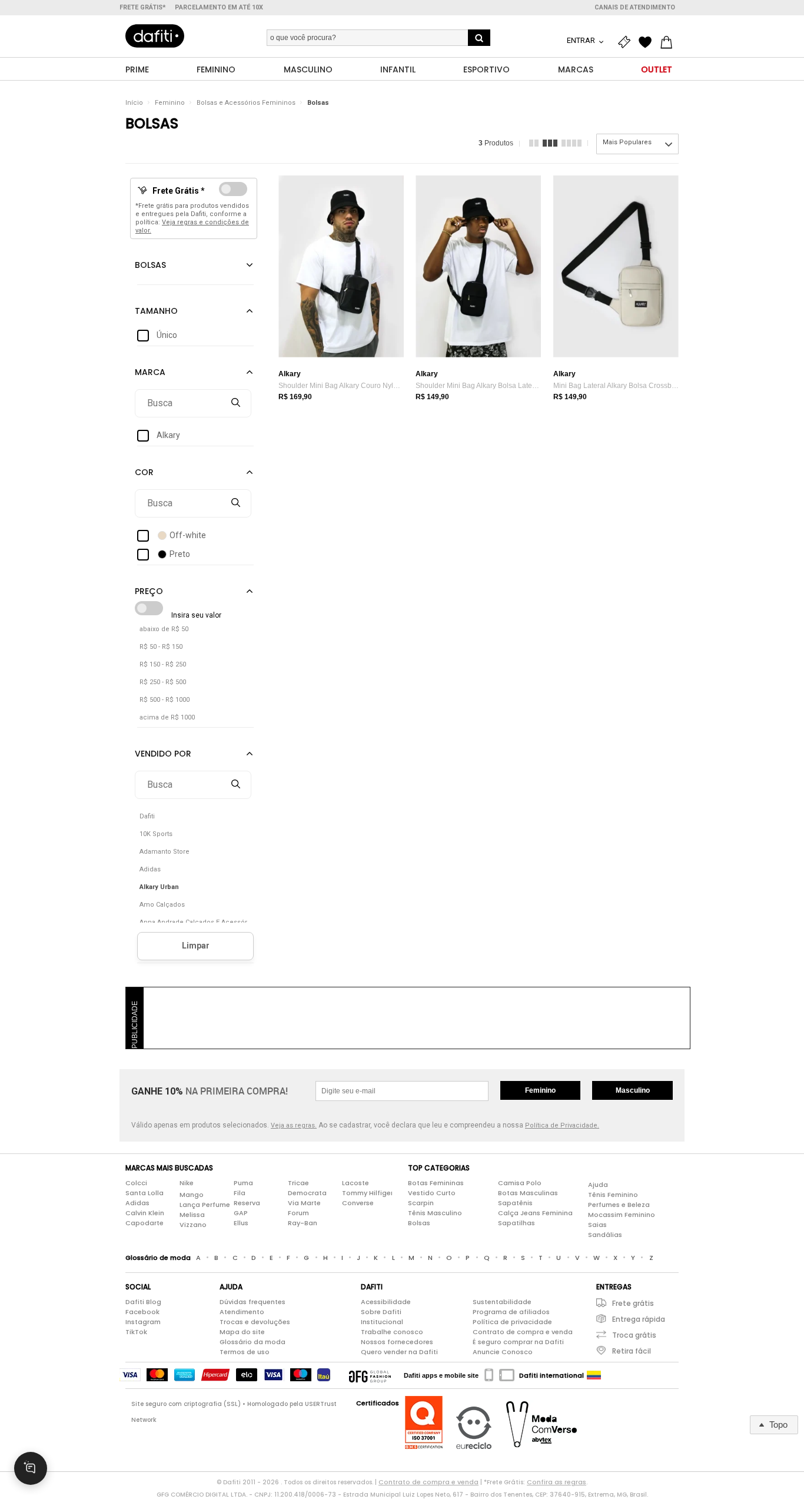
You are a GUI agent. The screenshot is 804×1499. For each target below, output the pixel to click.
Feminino (170, 103)
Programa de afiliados (511, 1312)
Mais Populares (627, 142)
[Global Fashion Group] (370, 1375)
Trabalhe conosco (392, 1332)
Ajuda (598, 1184)
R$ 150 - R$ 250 (162, 664)
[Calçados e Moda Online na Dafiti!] (154, 36)
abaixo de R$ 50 (163, 629)
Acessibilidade (386, 1302)
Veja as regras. (294, 1125)
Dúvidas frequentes (252, 1302)
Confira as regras (556, 1482)
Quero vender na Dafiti (399, 1352)
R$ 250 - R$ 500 (162, 682)
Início (134, 103)
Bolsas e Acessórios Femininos (246, 103)
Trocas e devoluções (255, 1322)
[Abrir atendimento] (30, 1468)
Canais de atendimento (634, 7)
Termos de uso (245, 1352)
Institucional (382, 1322)
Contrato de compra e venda (523, 1332)
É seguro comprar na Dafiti (518, 1342)
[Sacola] (669, 42)
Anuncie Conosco (503, 1352)
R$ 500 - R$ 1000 (164, 700)
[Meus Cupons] (626, 42)
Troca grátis (634, 1335)
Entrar (582, 40)
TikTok (136, 1332)
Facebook (142, 1312)
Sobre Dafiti (381, 1312)
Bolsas (318, 103)
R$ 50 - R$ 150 (160, 647)
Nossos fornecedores (397, 1342)
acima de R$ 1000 (167, 717)
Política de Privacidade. (562, 1125)
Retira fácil (631, 1351)
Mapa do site (242, 1332)
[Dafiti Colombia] (594, 1375)
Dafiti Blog (143, 1302)
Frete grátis (633, 1303)
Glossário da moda (252, 1342)
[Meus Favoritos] (648, 42)
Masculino (633, 1090)
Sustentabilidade (502, 1302)
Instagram (143, 1322)
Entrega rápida (638, 1319)
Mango (192, 1194)
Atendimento (242, 1312)
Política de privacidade (512, 1322)
